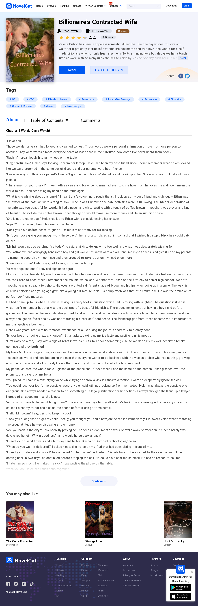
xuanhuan (102, 585)
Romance (86, 565)
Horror (101, 590)
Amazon (155, 565)
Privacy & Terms (131, 575)
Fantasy (85, 570)
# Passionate (149, 99)
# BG (12, 99)
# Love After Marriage (118, 99)
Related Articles (131, 585)
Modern (85, 590)
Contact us (129, 570)
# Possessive (86, 99)
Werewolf (103, 570)
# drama (48, 106)
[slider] (73, 36)
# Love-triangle (73, 106)
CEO (100, 575)
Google (154, 570)
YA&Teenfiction (106, 580)
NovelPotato (157, 575)
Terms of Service (132, 580)
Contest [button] (115, 5)
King (83, 575)
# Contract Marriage (21, 106)
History (85, 585)
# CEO (30, 99)
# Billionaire (174, 99)
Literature (103, 595)
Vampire (85, 580)
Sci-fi (84, 595)
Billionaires (103, 565)
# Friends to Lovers (56, 99)
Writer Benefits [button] (94, 5)
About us (128, 565)
